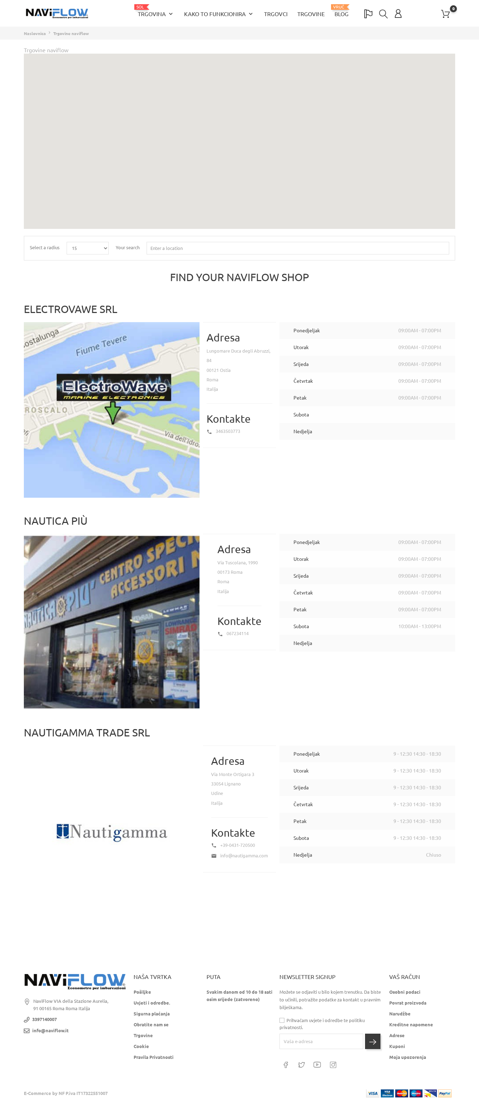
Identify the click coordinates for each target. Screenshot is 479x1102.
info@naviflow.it (50, 1030)
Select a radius (45, 247)
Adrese (397, 1035)
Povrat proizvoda (407, 1002)
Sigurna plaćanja (152, 1013)
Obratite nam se (151, 1024)
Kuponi (397, 1046)
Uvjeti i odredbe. (152, 1002)
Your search (128, 247)
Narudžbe (400, 1013)
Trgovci (276, 14)
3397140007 (44, 1019)
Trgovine (311, 14)
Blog (342, 11)
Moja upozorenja (407, 1057)
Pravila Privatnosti (154, 1057)
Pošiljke (142, 991)
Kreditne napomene (411, 1024)
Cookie (141, 1046)
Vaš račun (404, 977)
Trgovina (156, 11)
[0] (445, 14)
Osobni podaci (404, 991)
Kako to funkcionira (219, 14)
